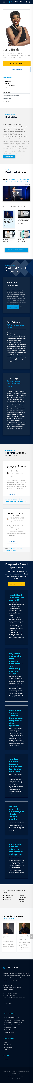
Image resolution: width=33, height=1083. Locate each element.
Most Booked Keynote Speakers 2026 (14, 1020)
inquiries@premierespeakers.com (16, 997)
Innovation (7, 550)
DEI (26, 501)
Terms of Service (16, 1078)
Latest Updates (8, 1047)
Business (11, 498)
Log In (6, 1059)
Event (10, 548)
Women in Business (10, 503)
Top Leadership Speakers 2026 (12, 1025)
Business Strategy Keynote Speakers (14, 501)
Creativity (13, 550)
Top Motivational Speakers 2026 (13, 1022)
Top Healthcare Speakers (10, 1030)
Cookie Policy (20, 1076)
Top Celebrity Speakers (10, 1027)
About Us (6, 1042)
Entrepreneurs (8, 499)
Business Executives (21, 503)
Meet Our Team (8, 1044)
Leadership (17, 498)
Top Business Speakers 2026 (11, 1017)
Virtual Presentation (18, 548)
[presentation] (31, 936)
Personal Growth (17, 499)
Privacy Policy (11, 1076)
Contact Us (7, 1049)
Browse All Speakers (9, 1032)
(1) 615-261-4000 (12, 994)
